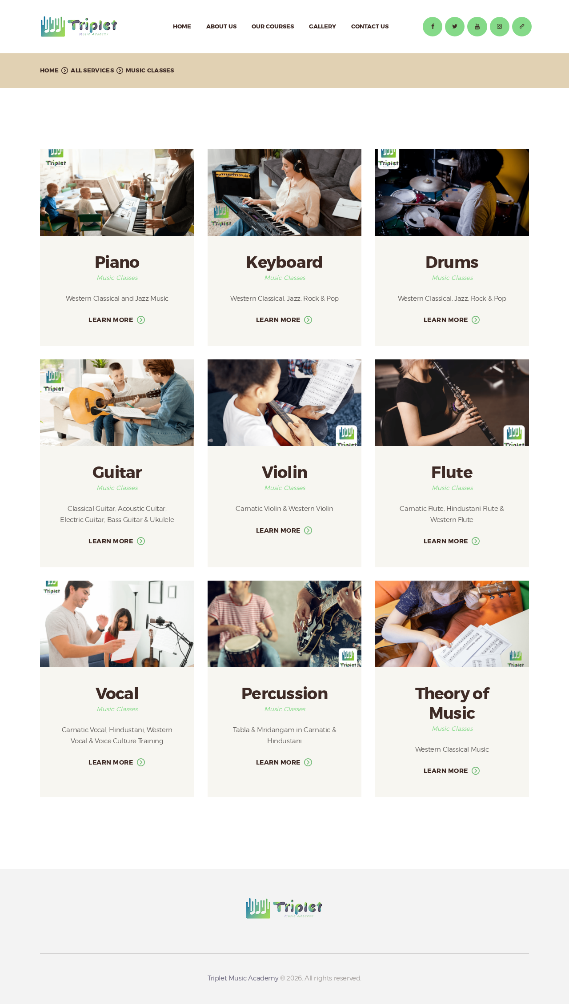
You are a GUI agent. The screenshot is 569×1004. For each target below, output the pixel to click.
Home (49, 70)
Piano (117, 263)
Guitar (117, 473)
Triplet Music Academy (243, 978)
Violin (285, 473)
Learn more (110, 320)
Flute (452, 473)
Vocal (117, 694)
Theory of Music (452, 704)
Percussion (284, 694)
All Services (92, 70)
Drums (452, 263)
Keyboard (284, 263)
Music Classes (116, 277)
